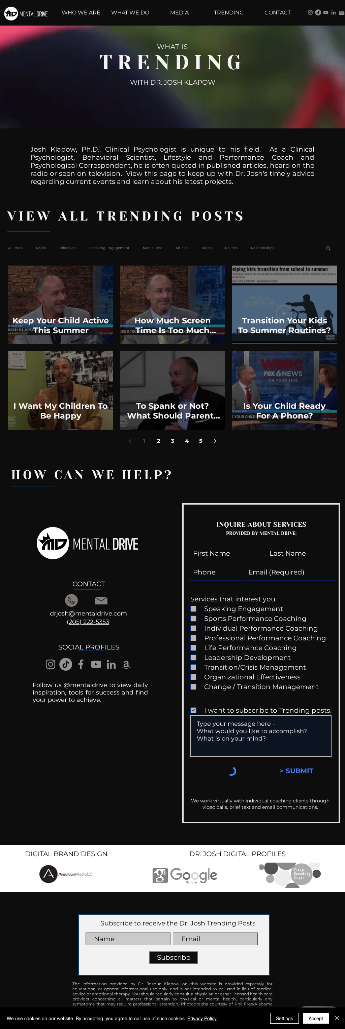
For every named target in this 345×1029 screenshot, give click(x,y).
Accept (316, 1018)
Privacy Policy (202, 1018)
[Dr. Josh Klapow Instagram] (310, 12)
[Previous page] (130, 441)
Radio (41, 248)
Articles (182, 248)
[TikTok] (318, 12)
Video (207, 248)
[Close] (337, 1018)
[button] (328, 248)
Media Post (152, 248)
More (292, 248)
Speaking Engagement (109, 248)
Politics (231, 248)
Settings (284, 1018)
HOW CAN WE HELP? (92, 475)
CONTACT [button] (88, 584)
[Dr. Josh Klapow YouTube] (326, 12)
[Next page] (215, 441)
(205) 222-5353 (88, 622)
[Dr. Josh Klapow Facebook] (80, 664)
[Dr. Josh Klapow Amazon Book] (126, 664)
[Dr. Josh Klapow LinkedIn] (334, 12)
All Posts (15, 248)
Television (67, 248)
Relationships (262, 248)
